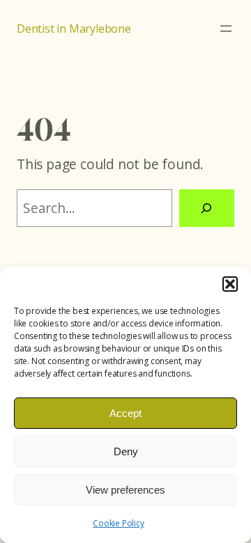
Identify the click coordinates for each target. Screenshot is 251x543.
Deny (126, 451)
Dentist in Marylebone (74, 28)
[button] (230, 284)
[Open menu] (226, 28)
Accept (125, 413)
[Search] (206, 208)
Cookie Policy (118, 523)
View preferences (125, 490)
